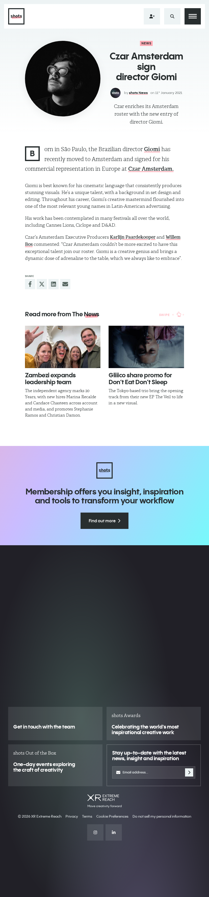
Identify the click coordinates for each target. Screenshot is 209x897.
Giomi (152, 149)
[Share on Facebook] (30, 284)
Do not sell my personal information (162, 816)
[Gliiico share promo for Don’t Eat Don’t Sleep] (146, 347)
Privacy (72, 816)
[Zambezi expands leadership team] (62, 347)
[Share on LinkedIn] (53, 284)
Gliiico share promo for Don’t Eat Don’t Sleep (140, 378)
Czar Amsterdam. (151, 168)
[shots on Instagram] (95, 832)
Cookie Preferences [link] (112, 816)
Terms (87, 816)
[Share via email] (65, 284)
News (146, 43)
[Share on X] (42, 284)
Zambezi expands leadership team (50, 378)
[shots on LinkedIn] (114, 832)
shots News (138, 93)
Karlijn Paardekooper (132, 237)
